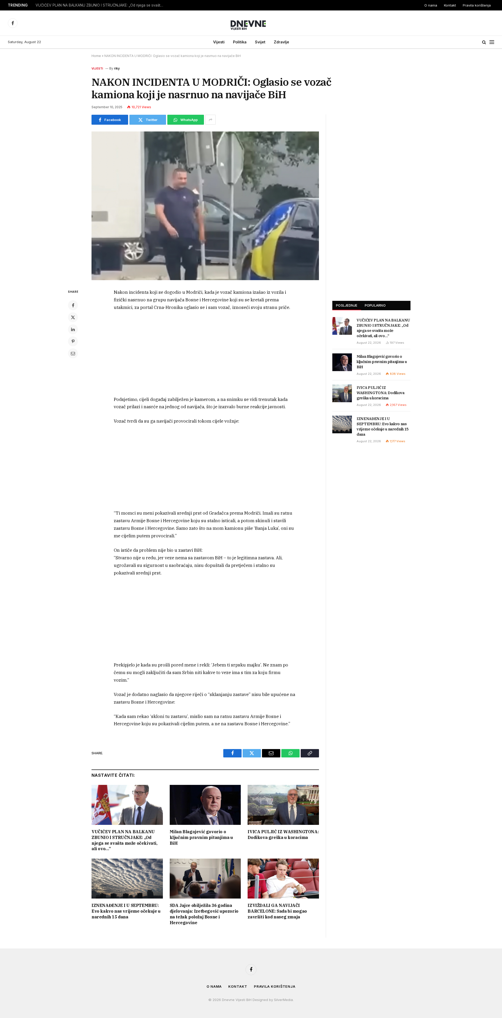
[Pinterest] (73, 341)
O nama (430, 5)
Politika (240, 42)
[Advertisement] (205, 354)
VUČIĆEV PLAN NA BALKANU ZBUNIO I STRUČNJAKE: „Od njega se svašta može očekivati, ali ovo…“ (124, 840)
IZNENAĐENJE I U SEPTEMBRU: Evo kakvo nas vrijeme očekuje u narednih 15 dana (126, 911)
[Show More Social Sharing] (210, 120)
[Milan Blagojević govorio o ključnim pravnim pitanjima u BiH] (205, 805)
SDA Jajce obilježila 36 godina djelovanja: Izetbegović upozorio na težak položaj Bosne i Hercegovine (204, 914)
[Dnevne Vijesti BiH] (251, 23)
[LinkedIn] (73, 329)
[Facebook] (73, 305)
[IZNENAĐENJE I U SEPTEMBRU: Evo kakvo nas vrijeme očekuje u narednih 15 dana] (127, 879)
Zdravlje (281, 42)
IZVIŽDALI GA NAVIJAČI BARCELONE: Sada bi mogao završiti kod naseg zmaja (277, 911)
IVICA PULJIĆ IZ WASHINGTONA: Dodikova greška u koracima (283, 834)
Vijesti (219, 42)
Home (96, 56)
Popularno (375, 305)
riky (117, 68)
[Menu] (491, 42)
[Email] (73, 353)
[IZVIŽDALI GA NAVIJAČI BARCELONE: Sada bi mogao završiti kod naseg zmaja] (283, 879)
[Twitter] (73, 317)
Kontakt (450, 5)
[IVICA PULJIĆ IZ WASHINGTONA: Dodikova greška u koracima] (283, 805)
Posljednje (346, 305)
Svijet (260, 42)
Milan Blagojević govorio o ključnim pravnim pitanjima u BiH (85, 5)
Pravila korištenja (477, 5)
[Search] (484, 42)
